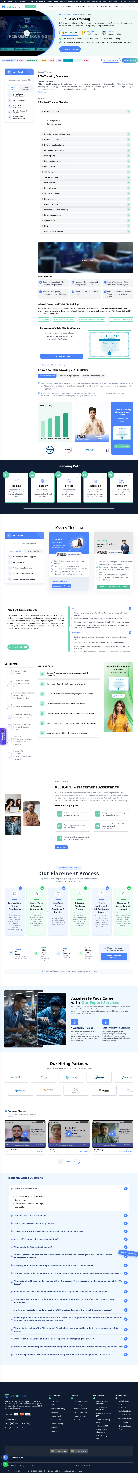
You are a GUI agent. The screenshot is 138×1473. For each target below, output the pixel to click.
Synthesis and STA (102, 1426)
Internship (41, 1)
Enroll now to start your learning (113, 587)
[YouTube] (17, 1423)
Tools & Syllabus (32, 60)
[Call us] (5, 1457)
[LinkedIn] (6, 1423)
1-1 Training (80, 7)
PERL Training (123, 1422)
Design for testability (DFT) (103, 1414)
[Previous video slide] (61, 1161)
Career (52, 60)
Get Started (61, 847)
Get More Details (16, 647)
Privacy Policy (9, 1428)
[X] (12, 1423)
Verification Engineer (47, 376)
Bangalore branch (56, 1)
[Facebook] (23, 1423)
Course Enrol (56, 1416)
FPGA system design (125, 1415)
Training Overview (80, 1408)
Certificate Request (80, 1412)
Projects (85, 60)
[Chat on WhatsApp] (5, 1464)
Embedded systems (125, 1419)
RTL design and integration (101, 1408)
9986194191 (8, 1)
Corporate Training (58, 1408)
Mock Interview (79, 1420)
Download (120, 696)
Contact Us (130, 7)
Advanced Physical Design (124, 1427)
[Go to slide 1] (68, 1161)
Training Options (7, 60)
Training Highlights (12, 88)
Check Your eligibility (62, 356)
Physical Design (123, 1401)
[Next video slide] (77, 1161)
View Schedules (130, 60)
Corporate (105, 7)
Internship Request (81, 1401)
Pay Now (54, 1431)
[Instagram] (28, 1423)
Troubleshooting (57, 1423)
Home (61, 14)
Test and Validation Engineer (93, 376)
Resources (53, 6)
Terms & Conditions (24, 1428)
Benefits (43, 60)
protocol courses (71, 14)
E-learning (55, 1401)
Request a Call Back (111, 60)
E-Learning (67, 7)
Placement (93, 7)
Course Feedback (80, 1416)
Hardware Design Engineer (69, 376)
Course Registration (81, 1405)
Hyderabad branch (74, 1)
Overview (20, 60)
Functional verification (122, 1406)
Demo (77, 60)
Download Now (123, 446)
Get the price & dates (61, 586)
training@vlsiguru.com (25, 1)
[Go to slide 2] (70, 1161)
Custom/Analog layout (101, 1437)
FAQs (59, 60)
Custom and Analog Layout (103, 1421)
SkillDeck (86, 1466)
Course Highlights (25, 88)
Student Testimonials (70, 49)
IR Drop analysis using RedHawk (101, 1431)
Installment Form (57, 1420)
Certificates (68, 60)
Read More (42, 92)
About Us (118, 7)
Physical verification (125, 1411)
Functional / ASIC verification (102, 1402)
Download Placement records (113, 956)
